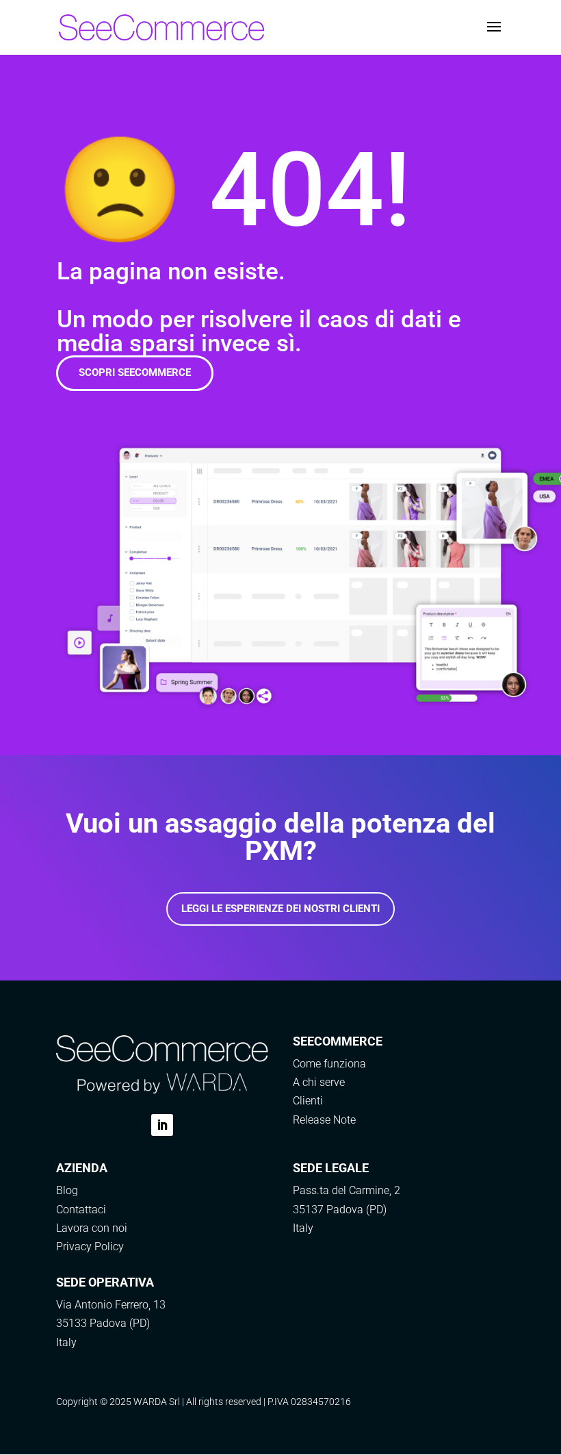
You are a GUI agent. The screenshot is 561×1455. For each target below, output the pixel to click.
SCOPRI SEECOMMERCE (135, 372)
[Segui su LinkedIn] (162, 1125)
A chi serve (319, 1082)
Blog (67, 1190)
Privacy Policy (90, 1246)
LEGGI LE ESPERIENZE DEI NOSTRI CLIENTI (280, 908)
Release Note (324, 1119)
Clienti (308, 1100)
